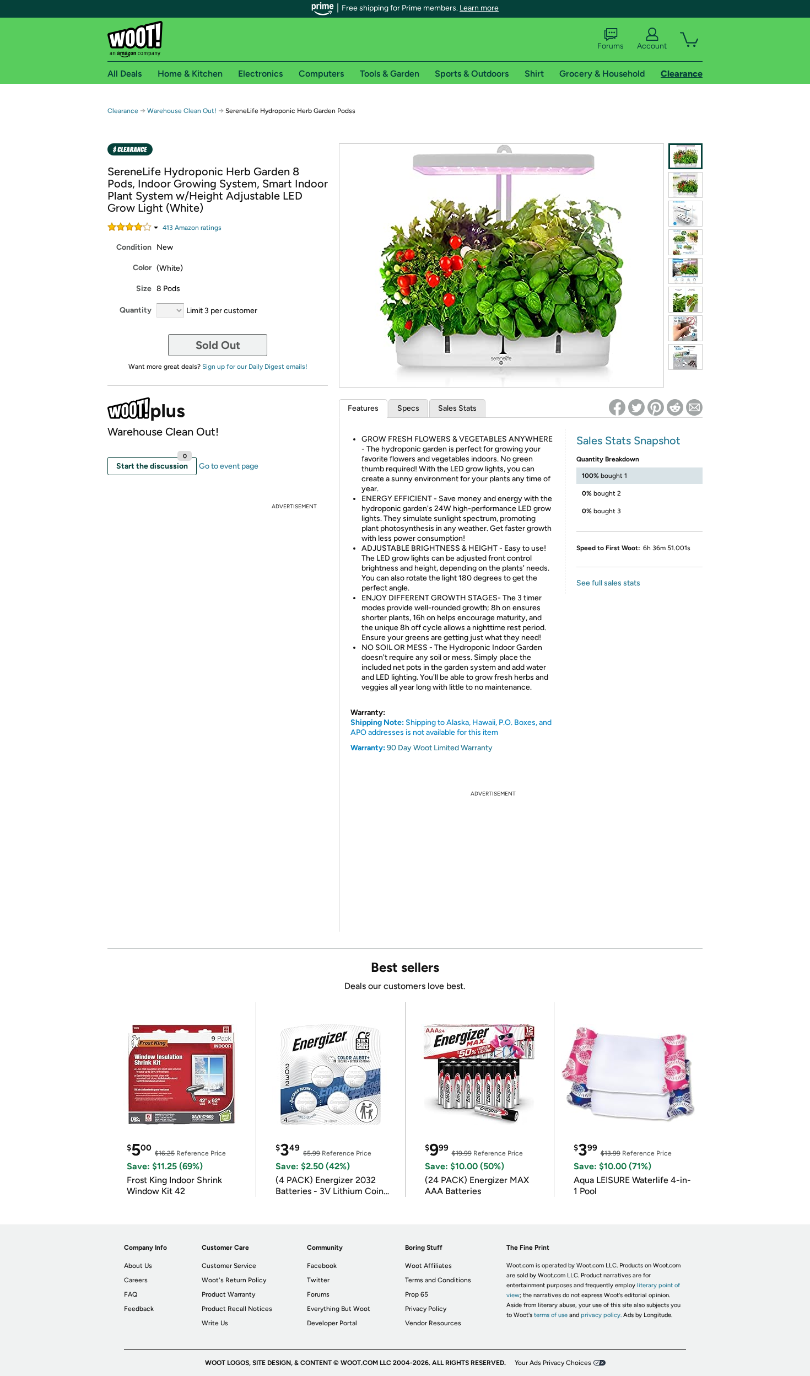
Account (652, 46)
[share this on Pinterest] (655, 407)
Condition (134, 247)
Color (142, 267)
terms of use (551, 1315)
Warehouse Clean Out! (182, 111)
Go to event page (228, 466)
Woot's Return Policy (234, 1280)
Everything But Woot (338, 1309)
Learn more (479, 8)
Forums (610, 46)
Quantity (136, 310)
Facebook (322, 1266)
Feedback (139, 1309)
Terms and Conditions (438, 1280)
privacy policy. (601, 1315)
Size (144, 288)
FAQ (130, 1294)
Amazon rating (192, 228)
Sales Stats (457, 408)
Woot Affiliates (428, 1266)
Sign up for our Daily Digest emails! (254, 366)
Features (363, 408)
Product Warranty (228, 1294)
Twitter (318, 1280)
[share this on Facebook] (617, 407)
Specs (408, 408)
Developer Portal (332, 1323)
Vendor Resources (433, 1323)
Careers (136, 1280)
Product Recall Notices (237, 1309)
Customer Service (229, 1266)
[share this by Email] (694, 407)
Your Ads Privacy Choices (553, 1363)
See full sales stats (608, 583)
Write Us (215, 1323)
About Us (138, 1266)
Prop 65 (416, 1294)
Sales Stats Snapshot (628, 440)
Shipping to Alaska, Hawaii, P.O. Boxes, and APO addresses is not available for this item (451, 727)
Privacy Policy (425, 1309)
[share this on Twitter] (636, 407)
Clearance (122, 111)
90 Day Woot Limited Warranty (440, 747)
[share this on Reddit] (675, 407)
